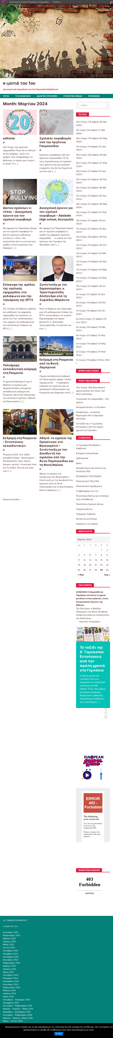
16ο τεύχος (81, 236)
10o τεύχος (81, 286)
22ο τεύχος (81, 187)
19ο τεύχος (81, 212)
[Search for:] (93, 105)
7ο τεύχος (81, 310)
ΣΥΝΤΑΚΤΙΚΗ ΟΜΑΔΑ (72, 96)
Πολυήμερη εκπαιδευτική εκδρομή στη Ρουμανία (19, 369)
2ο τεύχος (81, 351)
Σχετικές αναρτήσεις (89, 621)
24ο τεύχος (81, 171)
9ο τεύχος (81, 294)
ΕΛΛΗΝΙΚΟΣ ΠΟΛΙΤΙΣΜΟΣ (88, 476)
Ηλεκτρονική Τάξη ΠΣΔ (87, 481)
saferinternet (82, 458)
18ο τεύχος (81, 220)
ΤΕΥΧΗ (6, 96)
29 (101, 570)
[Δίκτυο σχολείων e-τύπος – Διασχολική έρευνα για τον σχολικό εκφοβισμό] (20, 203)
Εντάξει (59, 1034)
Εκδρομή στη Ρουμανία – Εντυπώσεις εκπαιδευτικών (19, 441)
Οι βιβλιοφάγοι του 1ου (87, 491)
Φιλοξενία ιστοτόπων (86, 519)
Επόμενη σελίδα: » (12, 499)
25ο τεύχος (81, 163)
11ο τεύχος (81, 277)
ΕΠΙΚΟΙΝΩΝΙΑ (94, 96)
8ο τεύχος (81, 302)
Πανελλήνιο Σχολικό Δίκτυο (89, 504)
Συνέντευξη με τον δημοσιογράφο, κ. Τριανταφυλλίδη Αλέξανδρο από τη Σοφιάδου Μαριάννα (54, 292)
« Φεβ (81, 574)
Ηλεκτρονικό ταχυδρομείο (89, 486)
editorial (9, 138)
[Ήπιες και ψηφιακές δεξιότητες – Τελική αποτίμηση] (93, 634)
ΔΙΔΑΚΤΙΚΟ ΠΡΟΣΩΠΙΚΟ (47, 96)
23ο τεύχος (81, 179)
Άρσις (79, 463)
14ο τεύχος (81, 253)
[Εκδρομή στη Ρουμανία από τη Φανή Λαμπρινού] (56, 354)
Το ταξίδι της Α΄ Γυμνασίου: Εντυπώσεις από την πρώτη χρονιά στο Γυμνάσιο (89, 426)
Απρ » (107, 574)
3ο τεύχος (81, 343)
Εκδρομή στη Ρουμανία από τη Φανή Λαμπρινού (56, 363)
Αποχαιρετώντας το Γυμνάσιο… (91, 407)
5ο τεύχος (81, 327)
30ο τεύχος (81, 122)
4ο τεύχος (81, 335)
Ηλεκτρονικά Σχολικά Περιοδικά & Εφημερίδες (29, 2)
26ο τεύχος (81, 154)
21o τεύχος (81, 195)
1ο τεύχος (81, 360)
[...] (16, 163)
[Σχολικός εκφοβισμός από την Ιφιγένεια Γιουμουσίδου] (56, 133)
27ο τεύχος (81, 146)
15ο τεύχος (81, 245)
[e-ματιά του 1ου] (56, 76)
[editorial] (20, 133)
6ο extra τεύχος (84, 319)
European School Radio (87, 453)
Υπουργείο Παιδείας (86, 514)
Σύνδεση (56, 2)
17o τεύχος (81, 228)
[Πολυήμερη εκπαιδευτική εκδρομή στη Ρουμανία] (20, 360)
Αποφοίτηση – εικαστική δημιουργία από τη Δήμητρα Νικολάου (89, 415)
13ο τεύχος (81, 261)
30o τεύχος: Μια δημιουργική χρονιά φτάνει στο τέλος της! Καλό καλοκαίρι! (90, 390)
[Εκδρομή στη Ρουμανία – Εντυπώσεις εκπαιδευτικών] (20, 433)
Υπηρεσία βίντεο (84, 509)
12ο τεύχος (81, 269)
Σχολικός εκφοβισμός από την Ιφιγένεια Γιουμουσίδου (55, 142)
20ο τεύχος (81, 204)
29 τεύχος (81, 130)
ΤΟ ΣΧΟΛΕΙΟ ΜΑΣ (23, 96)
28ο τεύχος (81, 138)
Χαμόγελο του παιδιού (87, 524)
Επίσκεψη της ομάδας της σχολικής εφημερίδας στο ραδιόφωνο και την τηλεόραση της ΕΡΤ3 (19, 292)
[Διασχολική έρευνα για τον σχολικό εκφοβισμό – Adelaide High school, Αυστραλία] (56, 203)
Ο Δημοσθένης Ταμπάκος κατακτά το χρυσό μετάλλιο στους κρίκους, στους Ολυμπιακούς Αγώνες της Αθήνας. (92, 598)
